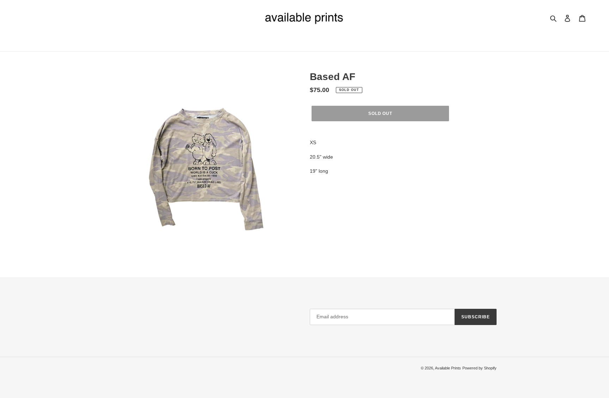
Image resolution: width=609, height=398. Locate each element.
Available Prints (448, 368)
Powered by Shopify (479, 368)
